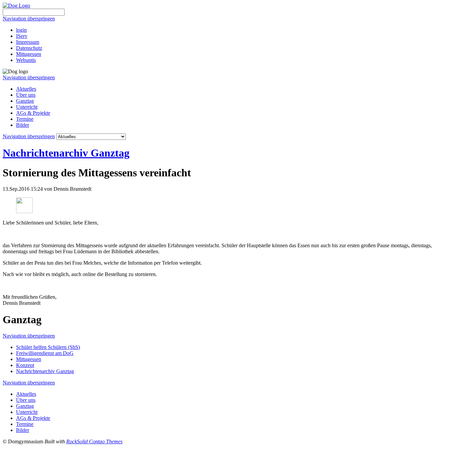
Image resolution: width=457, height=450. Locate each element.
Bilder (22, 125)
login (21, 30)
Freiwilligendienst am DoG (45, 353)
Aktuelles (26, 89)
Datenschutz (29, 48)
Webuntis (26, 60)
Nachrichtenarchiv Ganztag (66, 153)
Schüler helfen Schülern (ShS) (48, 347)
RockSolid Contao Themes (94, 441)
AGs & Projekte (33, 113)
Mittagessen (28, 54)
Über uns (25, 95)
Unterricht (26, 107)
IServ (21, 36)
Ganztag (25, 101)
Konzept (25, 365)
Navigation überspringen (29, 18)
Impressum (27, 42)
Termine (24, 119)
